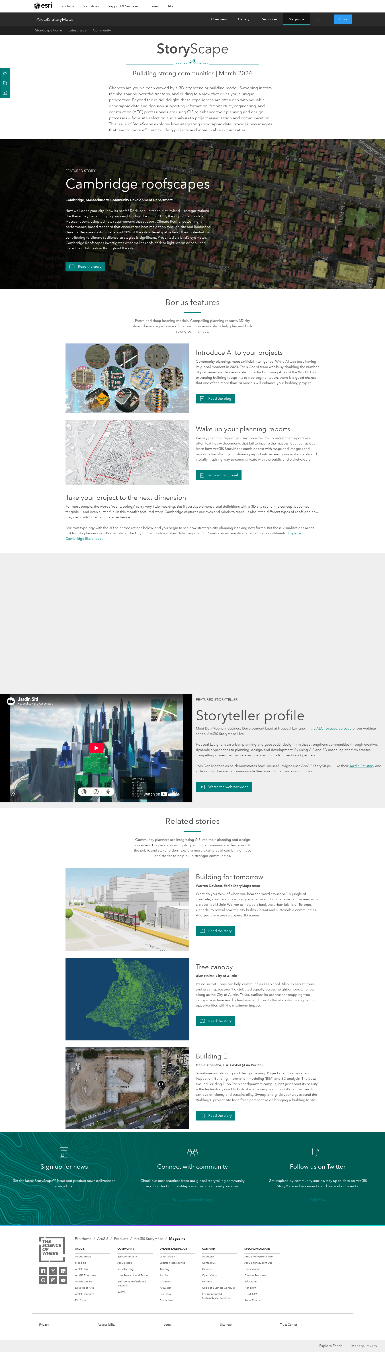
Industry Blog (125, 1269)
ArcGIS (102, 1238)
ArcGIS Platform (84, 1294)
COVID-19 (250, 1294)
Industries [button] (91, 6)
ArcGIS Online (83, 1281)
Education (250, 1281)
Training (165, 1269)
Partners (207, 1281)
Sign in (320, 19)
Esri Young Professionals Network (131, 1283)
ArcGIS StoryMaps (55, 19)
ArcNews (165, 1281)
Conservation (252, 1269)
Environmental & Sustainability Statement (216, 1296)
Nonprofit (250, 1288)
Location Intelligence (172, 1263)
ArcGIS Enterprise (85, 1275)
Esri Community (127, 1256)
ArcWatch (166, 1288)
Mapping (80, 1263)
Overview (219, 19)
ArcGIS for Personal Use (258, 1256)
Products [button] (67, 6)
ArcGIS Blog (124, 1263)
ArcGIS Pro (81, 1269)
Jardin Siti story (361, 766)
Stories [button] (153, 6)
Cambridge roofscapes (138, 183)
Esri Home (83, 1238)
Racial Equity (252, 1300)
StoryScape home (48, 30)
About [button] (173, 6)
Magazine (296, 19)
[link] (43, 6)
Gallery (244, 19)
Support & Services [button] (123, 6)
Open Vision (209, 1275)
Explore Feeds (330, 1346)
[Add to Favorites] (5, 73)
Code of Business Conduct (218, 1288)
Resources (269, 19)
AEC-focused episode (334, 728)
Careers (206, 1269)
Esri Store (80, 1300)
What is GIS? (167, 1256)
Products (121, 1238)
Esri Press (165, 1294)
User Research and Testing (133, 1275)
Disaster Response (255, 1275)
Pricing (343, 19)
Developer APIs (84, 1288)
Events (121, 1292)
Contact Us (208, 1263)
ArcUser (164, 1275)
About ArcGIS (83, 1256)
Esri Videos (166, 1300)
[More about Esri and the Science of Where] (53, 1250)
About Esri (208, 1256)
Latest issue (77, 30)
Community (102, 30)
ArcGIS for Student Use (258, 1263)
